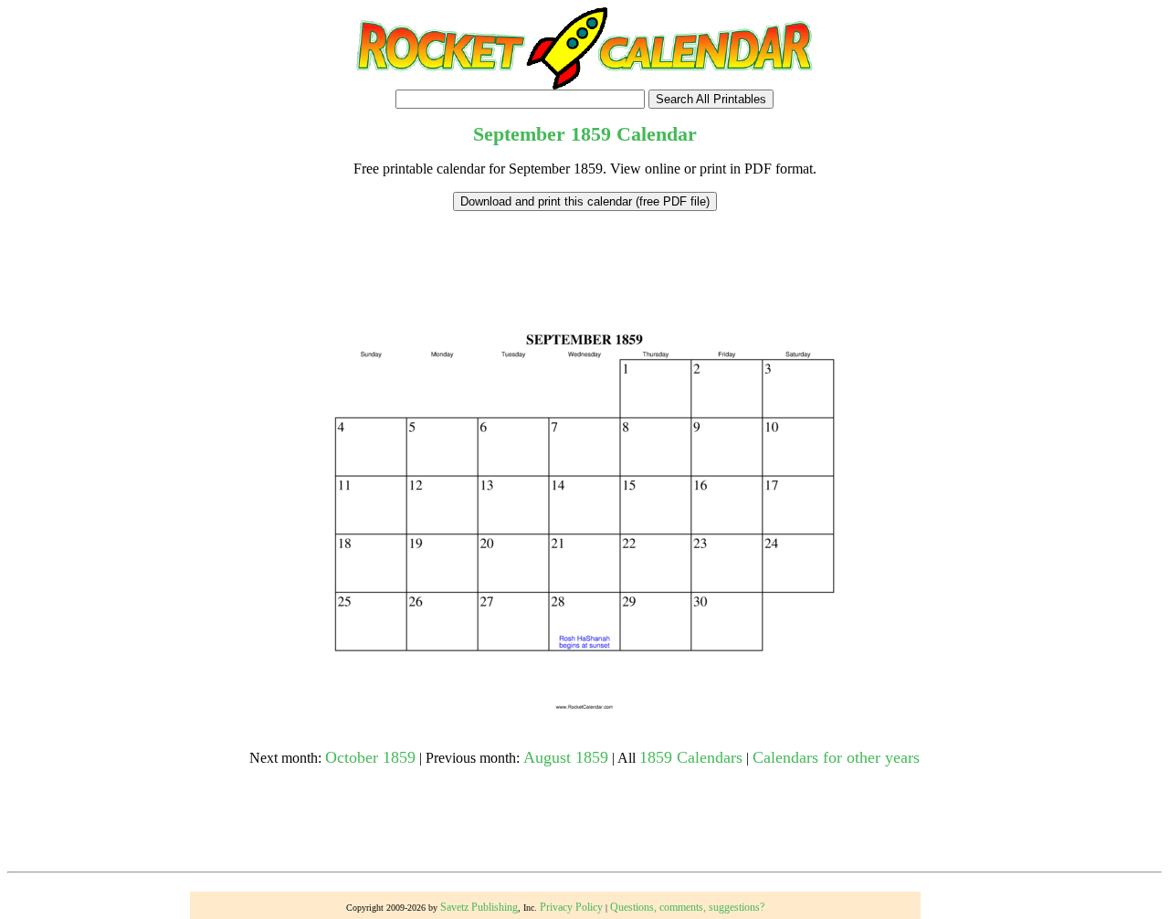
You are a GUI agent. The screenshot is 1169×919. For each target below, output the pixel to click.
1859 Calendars (690, 757)
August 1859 (565, 757)
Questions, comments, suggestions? (687, 907)
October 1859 (370, 757)
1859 (591, 133)
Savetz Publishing (479, 907)
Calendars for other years (836, 757)
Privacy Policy (571, 907)
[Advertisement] (584, 252)
